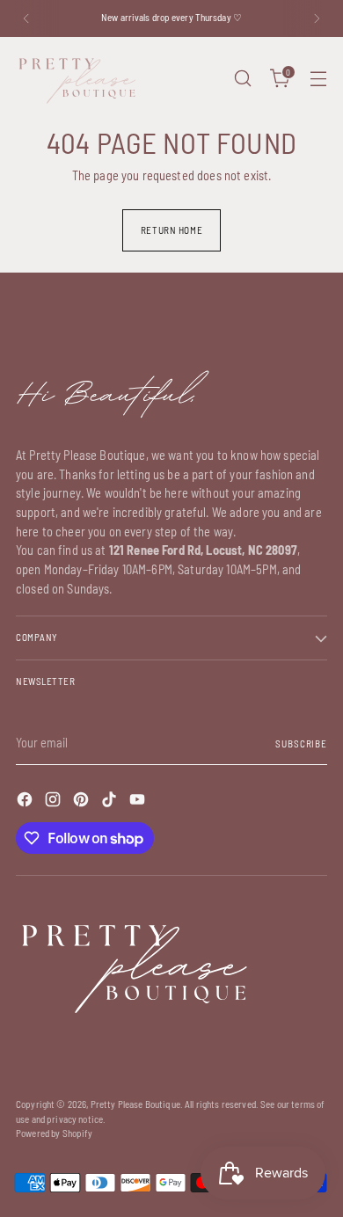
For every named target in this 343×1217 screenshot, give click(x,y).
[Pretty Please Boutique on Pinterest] (82, 802)
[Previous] (26, 18)
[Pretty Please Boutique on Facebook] (26, 802)
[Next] (316, 18)
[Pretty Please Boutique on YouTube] (139, 802)
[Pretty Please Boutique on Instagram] (54, 802)
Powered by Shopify (54, 1133)
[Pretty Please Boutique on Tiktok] (110, 802)
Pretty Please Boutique (135, 1104)
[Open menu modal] (318, 79)
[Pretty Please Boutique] (77, 78)
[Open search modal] (242, 79)
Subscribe (301, 743)
